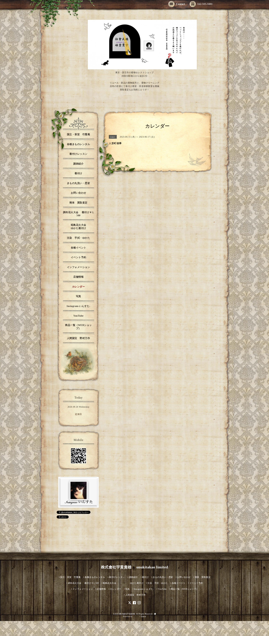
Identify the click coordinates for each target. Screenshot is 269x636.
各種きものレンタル (78, 144)
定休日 (78, 414)
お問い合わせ (78, 192)
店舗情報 (78, 276)
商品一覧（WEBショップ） (78, 327)
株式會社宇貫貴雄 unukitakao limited (134, 567)
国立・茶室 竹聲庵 (78, 134)
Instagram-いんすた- (78, 306)
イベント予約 (78, 257)
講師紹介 (78, 163)
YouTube (78, 315)
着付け (78, 173)
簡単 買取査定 (78, 202)
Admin (143, 616)
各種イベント (78, 247)
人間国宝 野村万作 (80, 338)
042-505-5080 (204, 4)
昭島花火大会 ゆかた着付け (83, 227)
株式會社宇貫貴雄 (127, 614)
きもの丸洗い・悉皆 (78, 183)
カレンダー (78, 286)
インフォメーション (78, 267)
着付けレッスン (78, 154)
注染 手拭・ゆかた (78, 238)
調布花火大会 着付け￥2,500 (78, 214)
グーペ (136, 616)
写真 (78, 296)
